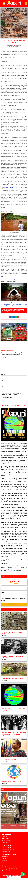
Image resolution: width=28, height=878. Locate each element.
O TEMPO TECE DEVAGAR (9, 759)
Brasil (5, 304)
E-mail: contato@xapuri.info (10, 867)
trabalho (12, 305)
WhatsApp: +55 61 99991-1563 (10, 869)
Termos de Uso (6, 851)
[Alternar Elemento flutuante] (23, 874)
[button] (4, 3)
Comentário (4, 357)
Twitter (4, 862)
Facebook (4, 858)
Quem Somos (5, 836)
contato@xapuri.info (10, 570)
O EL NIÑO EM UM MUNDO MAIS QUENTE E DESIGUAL (14, 709)
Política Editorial (6, 847)
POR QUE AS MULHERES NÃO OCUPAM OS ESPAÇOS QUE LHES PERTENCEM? (14, 733)
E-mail (3, 380)
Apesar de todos (9, 187)
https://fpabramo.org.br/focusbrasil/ (13, 279)
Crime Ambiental (13, 46)
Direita (9, 304)
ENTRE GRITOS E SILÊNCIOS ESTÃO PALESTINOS (12, 633)
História (22, 304)
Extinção (18, 304)
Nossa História (6, 838)
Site (2, 386)
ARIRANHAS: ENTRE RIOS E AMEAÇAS (12, 678)
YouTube (4, 860)
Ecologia (17, 46)
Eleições (13, 304)
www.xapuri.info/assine (6, 569)
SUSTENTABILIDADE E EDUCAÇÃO (11, 782)
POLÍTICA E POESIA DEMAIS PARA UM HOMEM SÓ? (12, 657)
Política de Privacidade (8, 849)
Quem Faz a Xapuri (7, 842)
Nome (3, 374)
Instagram (5, 856)
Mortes (7, 305)
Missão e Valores (6, 840)
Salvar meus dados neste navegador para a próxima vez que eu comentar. (13, 394)
